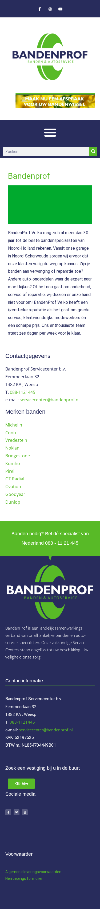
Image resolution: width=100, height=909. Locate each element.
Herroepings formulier (24, 878)
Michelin (13, 425)
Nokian (12, 448)
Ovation (13, 486)
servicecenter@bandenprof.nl (49, 400)
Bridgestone (17, 456)
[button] (50, 132)
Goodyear (15, 494)
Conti (10, 433)
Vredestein (16, 440)
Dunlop (12, 502)
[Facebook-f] (39, 9)
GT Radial (14, 479)
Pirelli (11, 471)
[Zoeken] (93, 151)
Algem (10, 872)
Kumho (12, 463)
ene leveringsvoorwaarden (38, 872)
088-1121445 (22, 392)
